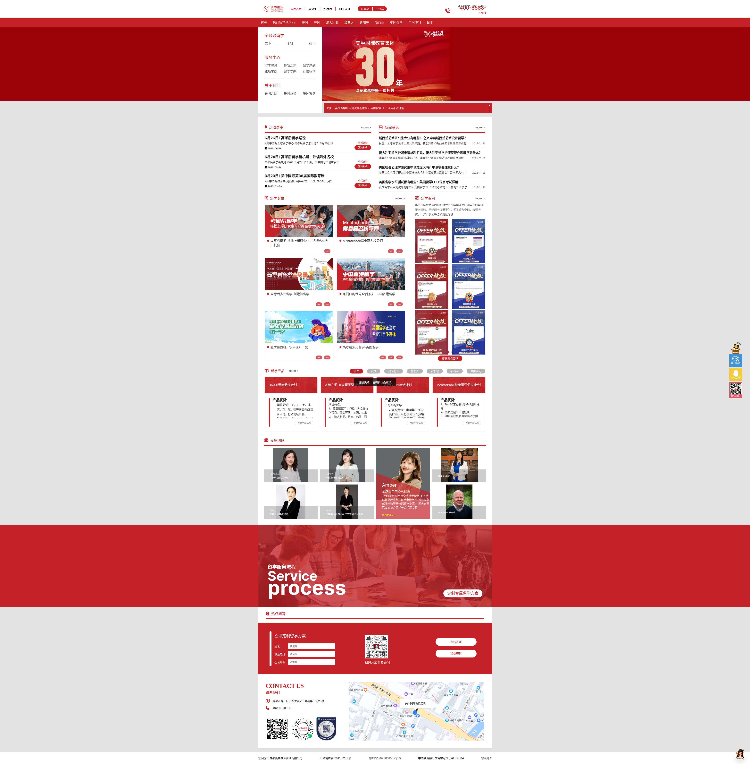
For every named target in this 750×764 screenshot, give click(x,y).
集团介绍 (271, 93)
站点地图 (486, 758)
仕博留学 (309, 71)
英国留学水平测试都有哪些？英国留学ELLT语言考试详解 (418, 182)
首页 (264, 22)
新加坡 (364, 22)
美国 (305, 22)
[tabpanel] (375, 404)
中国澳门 (414, 22)
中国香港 (396, 22)
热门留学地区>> (284, 22)
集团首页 (296, 9)
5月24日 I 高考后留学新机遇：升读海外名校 (299, 157)
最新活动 (290, 65)
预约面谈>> (388, 515)
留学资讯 (271, 65)
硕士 (312, 44)
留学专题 (290, 71)
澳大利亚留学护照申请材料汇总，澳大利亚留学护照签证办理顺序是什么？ (430, 153)
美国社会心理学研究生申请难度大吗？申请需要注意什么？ (419, 167)
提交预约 (456, 653)
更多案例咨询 (450, 358)
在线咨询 (456, 641)
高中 (268, 44)
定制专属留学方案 (463, 593)
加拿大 (349, 22)
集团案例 (309, 93)
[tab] (356, 371)
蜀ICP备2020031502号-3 (385, 758)
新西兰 (379, 22)
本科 (290, 44)
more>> (366, 127)
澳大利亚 (332, 22)
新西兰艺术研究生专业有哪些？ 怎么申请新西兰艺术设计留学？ (373, 108)
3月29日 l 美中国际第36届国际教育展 (294, 176)
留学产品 (309, 65)
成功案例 (271, 71)
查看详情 (363, 142)
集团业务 (290, 93)
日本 (430, 22)
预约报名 (363, 147)
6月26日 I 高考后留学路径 (285, 138)
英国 (317, 22)
